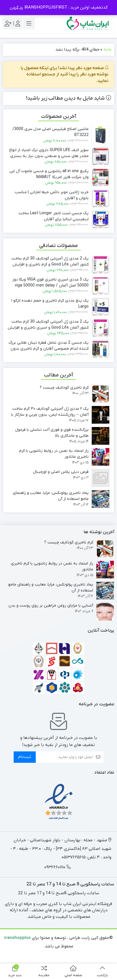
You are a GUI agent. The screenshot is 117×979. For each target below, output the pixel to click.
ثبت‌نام (24, 757)
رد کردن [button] (16, 7)
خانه (107, 49)
